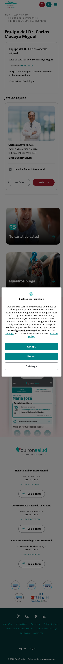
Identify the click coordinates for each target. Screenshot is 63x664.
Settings (31, 366)
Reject (31, 356)
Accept (31, 346)
